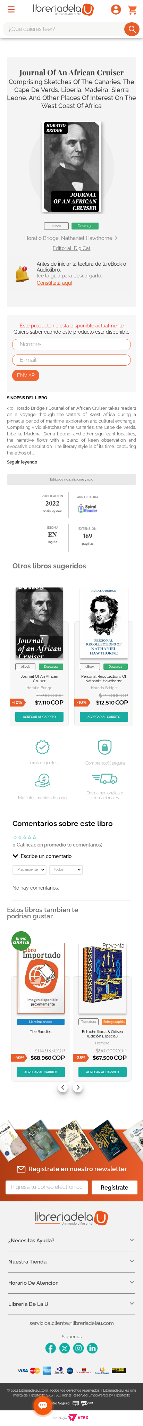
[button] (71, 167)
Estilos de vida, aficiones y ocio (71, 479)
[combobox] (71, 29)
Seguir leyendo (22, 462)
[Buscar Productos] (132, 29)
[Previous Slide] (63, 1087)
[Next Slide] (78, 1087)
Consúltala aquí (54, 283)
